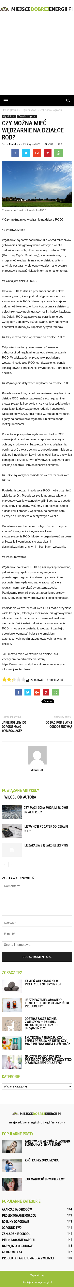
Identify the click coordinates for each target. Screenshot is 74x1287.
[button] (68, 100)
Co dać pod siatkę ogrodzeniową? (59, 725)
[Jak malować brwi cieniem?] (12, 1184)
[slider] (14, 679)
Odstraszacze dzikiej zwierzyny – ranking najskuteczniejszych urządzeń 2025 (41, 1023)
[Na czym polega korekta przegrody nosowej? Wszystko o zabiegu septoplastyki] (12, 1062)
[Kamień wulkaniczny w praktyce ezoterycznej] (12, 986)
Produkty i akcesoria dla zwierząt (28, 1258)
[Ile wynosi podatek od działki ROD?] (12, 831)
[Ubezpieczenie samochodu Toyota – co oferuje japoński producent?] (12, 1005)
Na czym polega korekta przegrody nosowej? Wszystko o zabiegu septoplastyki (48, 1060)
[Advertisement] (37, 56)
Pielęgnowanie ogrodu (18, 1240)
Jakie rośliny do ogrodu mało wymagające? (14, 727)
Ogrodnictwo (9, 116)
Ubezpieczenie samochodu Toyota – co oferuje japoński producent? (47, 1003)
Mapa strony (37, 1275)
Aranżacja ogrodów (17, 1209)
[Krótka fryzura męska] (12, 1165)
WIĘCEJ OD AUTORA (20, 797)
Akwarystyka (12, 1252)
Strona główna (10, 110)
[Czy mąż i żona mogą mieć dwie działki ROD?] (12, 812)
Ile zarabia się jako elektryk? (46, 845)
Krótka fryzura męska (42, 1160)
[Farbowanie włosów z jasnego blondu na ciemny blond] (12, 1146)
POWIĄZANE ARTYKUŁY (20, 790)
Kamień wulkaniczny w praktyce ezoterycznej (43, 982)
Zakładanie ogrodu (27, 116)
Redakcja (14, 144)
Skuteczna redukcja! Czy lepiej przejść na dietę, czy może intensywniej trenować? (47, 1041)
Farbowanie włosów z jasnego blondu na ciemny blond (47, 1143)
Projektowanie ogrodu (19, 1215)
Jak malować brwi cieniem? (45, 1179)
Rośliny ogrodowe (15, 1222)
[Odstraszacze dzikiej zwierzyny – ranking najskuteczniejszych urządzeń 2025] (12, 1024)
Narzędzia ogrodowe (17, 1246)
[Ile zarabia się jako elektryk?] (12, 850)
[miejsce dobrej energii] (37, 9)
